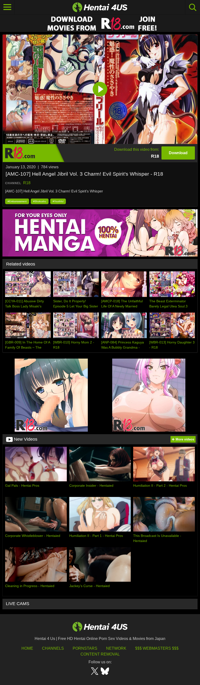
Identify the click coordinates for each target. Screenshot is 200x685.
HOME (27, 648)
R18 (26, 183)
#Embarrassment (17, 201)
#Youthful (58, 201)
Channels (53, 648)
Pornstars (85, 648)
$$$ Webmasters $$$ (157, 648)
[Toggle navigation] (7, 7)
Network (116, 648)
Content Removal (100, 654)
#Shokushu (39, 201)
